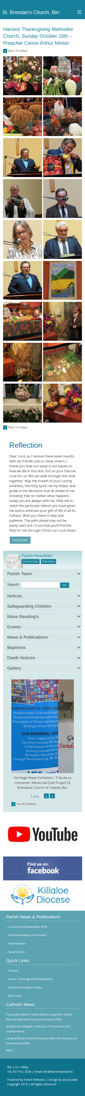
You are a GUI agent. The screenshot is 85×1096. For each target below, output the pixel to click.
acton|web (70, 1080)
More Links (15, 995)
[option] (42, 734)
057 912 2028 (22, 1072)
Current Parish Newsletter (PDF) (27, 927)
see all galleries (26, 804)
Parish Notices (17, 943)
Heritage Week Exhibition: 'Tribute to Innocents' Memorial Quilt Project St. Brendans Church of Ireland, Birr (42, 782)
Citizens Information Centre (25, 987)
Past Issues (48, 561)
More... (10, 1050)
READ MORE (20, 540)
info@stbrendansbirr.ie (58, 1072)
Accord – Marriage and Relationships (30, 979)
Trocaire (13, 970)
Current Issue (30, 561)
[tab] (42, 574)
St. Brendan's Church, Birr (30, 12)
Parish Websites (34, 1080)
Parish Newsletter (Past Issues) (27, 935)
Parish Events (16, 952)
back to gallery (17, 50)
